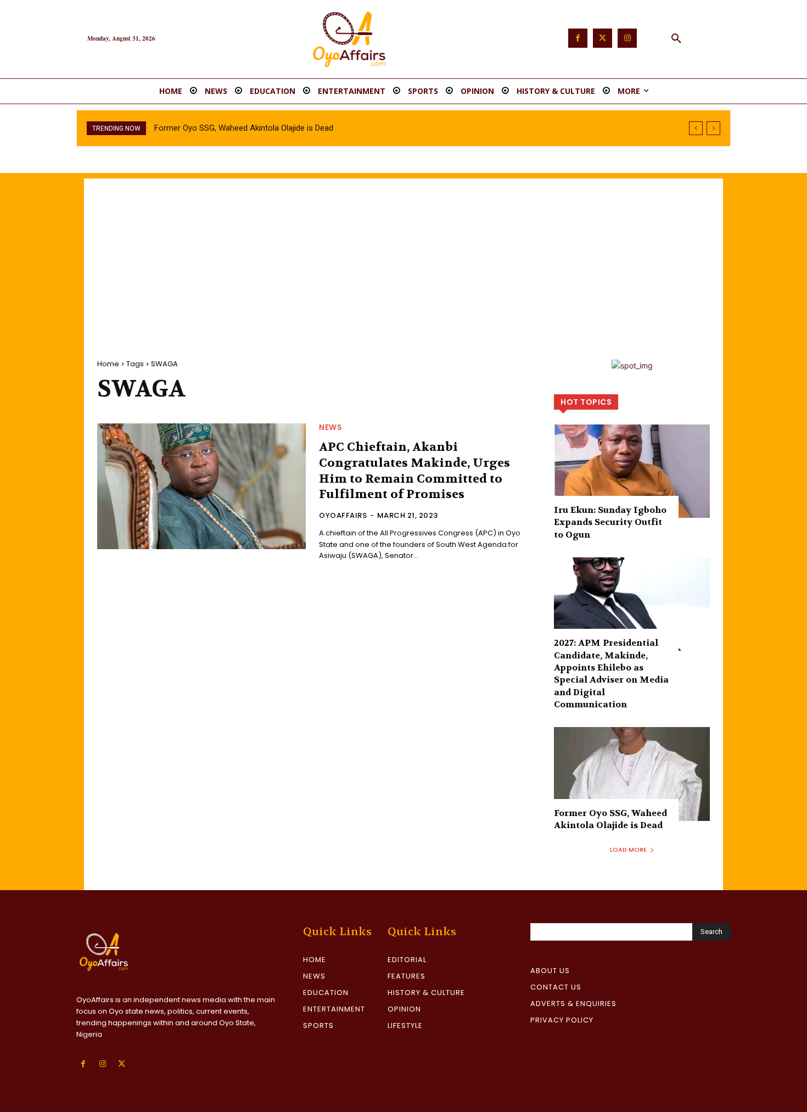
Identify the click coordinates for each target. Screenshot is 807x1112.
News (330, 427)
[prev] (696, 128)
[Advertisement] (403, 255)
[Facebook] (577, 38)
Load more (628, 849)
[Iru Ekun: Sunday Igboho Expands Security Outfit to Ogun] (632, 471)
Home (108, 364)
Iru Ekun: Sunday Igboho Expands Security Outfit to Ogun (610, 522)
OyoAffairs (343, 515)
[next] (713, 128)
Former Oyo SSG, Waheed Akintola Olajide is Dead (243, 128)
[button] (676, 39)
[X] (121, 1064)
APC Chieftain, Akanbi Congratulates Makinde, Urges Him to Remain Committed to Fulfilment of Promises (414, 470)
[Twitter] (602, 38)
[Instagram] (627, 38)
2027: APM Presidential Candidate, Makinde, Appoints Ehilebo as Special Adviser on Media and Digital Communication (611, 673)
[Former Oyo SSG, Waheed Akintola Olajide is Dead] (632, 773)
